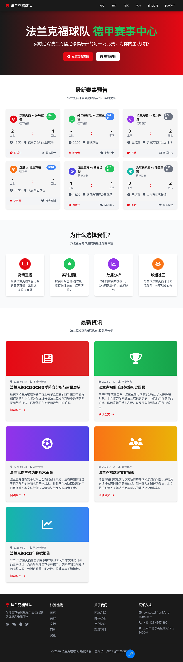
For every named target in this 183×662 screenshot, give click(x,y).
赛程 (114, 5)
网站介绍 (100, 612)
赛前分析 (109, 152)
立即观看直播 (80, 56)
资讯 (53, 635)
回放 (138, 5)
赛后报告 (167, 152)
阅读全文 (15, 410)
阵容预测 (50, 200)
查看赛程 (110, 56)
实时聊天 (109, 205)
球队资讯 (153, 5)
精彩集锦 (167, 205)
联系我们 (100, 630)
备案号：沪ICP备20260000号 (113, 651)
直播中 (17, 152)
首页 (101, 5)
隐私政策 (100, 618)
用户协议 (100, 624)
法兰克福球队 (21, 5)
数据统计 (50, 152)
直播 (126, 5)
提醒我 (75, 152)
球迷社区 (170, 5)
